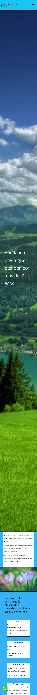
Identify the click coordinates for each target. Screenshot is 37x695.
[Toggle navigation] (33, 5)
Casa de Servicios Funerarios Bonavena (9, 5)
